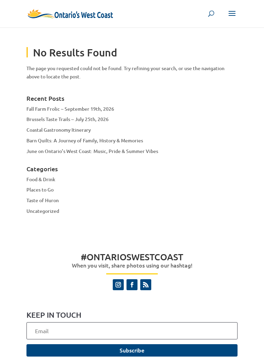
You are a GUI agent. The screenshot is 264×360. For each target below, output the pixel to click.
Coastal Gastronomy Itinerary (58, 130)
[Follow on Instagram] (118, 284)
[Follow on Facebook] (132, 284)
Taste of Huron (42, 200)
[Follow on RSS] (145, 284)
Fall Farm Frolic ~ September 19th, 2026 (70, 109)
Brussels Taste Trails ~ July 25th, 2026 (67, 119)
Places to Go (40, 189)
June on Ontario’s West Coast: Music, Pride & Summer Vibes (92, 151)
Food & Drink (40, 179)
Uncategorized (42, 211)
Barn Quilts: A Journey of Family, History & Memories (84, 140)
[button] (232, 18)
